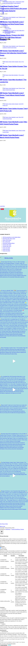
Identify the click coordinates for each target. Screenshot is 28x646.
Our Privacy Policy (4, 523)
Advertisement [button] (3, 630)
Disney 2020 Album (7, 240)
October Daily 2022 (7, 244)
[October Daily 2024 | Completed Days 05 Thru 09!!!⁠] (14, 332)
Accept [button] (9, 645)
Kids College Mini (6, 241)
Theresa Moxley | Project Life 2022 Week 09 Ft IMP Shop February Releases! (12, 37)
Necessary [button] (2, 546)
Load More (2, 206)
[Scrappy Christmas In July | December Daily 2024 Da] (14, 504)
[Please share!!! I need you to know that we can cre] (14, 418)
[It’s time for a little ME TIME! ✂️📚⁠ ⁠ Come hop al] (14, 304)
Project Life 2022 (6, 250)
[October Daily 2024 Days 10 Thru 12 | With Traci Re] (14, 275)
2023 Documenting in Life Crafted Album (11, 237)
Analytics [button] (2, 622)
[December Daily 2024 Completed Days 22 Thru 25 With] (14, 447)
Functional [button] (2, 607)
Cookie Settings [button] (3, 645)
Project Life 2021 (6, 249)
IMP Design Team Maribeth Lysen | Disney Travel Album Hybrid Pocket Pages (12, 95)
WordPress (8, 529)
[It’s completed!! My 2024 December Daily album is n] (14, 390)
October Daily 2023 (7, 246)
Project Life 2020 (6, 247)
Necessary (4, 548)
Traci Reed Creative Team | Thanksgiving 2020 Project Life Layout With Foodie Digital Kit (13, 8)
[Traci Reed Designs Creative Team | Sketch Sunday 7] (14, 476)
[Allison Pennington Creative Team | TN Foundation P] (14, 361)
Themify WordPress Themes (17, 529)
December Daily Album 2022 (9, 238)
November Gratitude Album (9, 243)
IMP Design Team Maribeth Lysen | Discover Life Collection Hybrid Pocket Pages (13, 53)
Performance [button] (3, 615)
